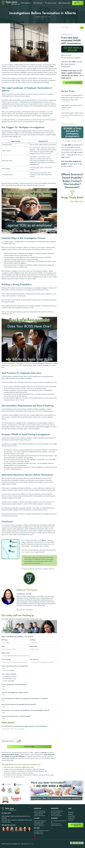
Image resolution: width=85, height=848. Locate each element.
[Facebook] (74, 843)
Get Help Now (76, 3)
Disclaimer (71, 820)
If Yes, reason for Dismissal (9, 674)
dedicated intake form (38, 557)
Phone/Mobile (33, 646)
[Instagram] (79, 843)
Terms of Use (71, 818)
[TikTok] (82, 843)
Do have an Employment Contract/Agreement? (14, 684)
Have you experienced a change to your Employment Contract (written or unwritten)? (24, 698)
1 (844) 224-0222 (28, 550)
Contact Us (71, 812)
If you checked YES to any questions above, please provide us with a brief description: (25, 726)
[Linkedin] (77, 843)
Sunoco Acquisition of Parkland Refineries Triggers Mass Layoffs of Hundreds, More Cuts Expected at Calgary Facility (72, 98)
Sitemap (31, 844)
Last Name (32, 640)
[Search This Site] (81, 27)
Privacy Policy (71, 816)
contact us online (29, 552)
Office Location (6, 653)
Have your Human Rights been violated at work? (14, 692)
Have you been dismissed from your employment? (15, 666)
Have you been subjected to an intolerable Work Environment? (18, 704)
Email (3, 646)
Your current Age (6, 659)
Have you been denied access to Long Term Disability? (16, 716)
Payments (70, 814)
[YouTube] (71, 843)
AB (49, 16)
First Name (4, 640)
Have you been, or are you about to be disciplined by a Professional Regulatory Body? (25, 710)
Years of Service (34, 659)
